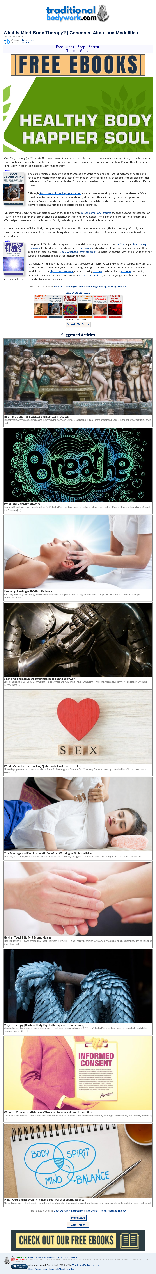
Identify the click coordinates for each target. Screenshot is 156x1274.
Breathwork (84, 248)
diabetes (126, 271)
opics (72, 50)
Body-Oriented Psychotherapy (78, 251)
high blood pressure (61, 271)
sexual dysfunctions (90, 275)
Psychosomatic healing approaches (60, 193)
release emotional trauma (96, 212)
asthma (97, 271)
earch (94, 47)
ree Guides (65, 47)
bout (85, 50)
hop (82, 47)
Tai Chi (120, 244)
